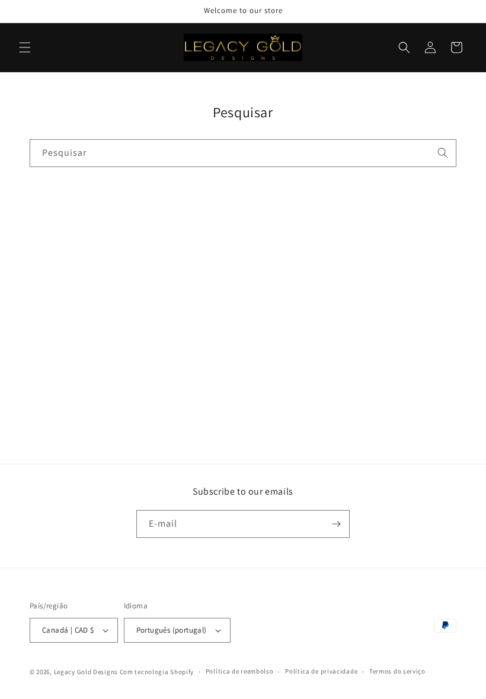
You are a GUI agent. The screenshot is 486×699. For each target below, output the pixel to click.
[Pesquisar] (443, 153)
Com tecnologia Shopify (157, 672)
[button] (25, 47)
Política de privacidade (321, 671)
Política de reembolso (240, 671)
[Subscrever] (336, 524)
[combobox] (243, 153)
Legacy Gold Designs (86, 672)
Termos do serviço (397, 671)
